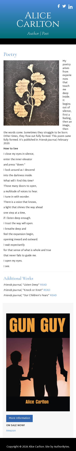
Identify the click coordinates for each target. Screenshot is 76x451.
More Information (19, 418)
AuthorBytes (61, 447)
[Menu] (38, 41)
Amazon (11, 431)
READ (43, 285)
